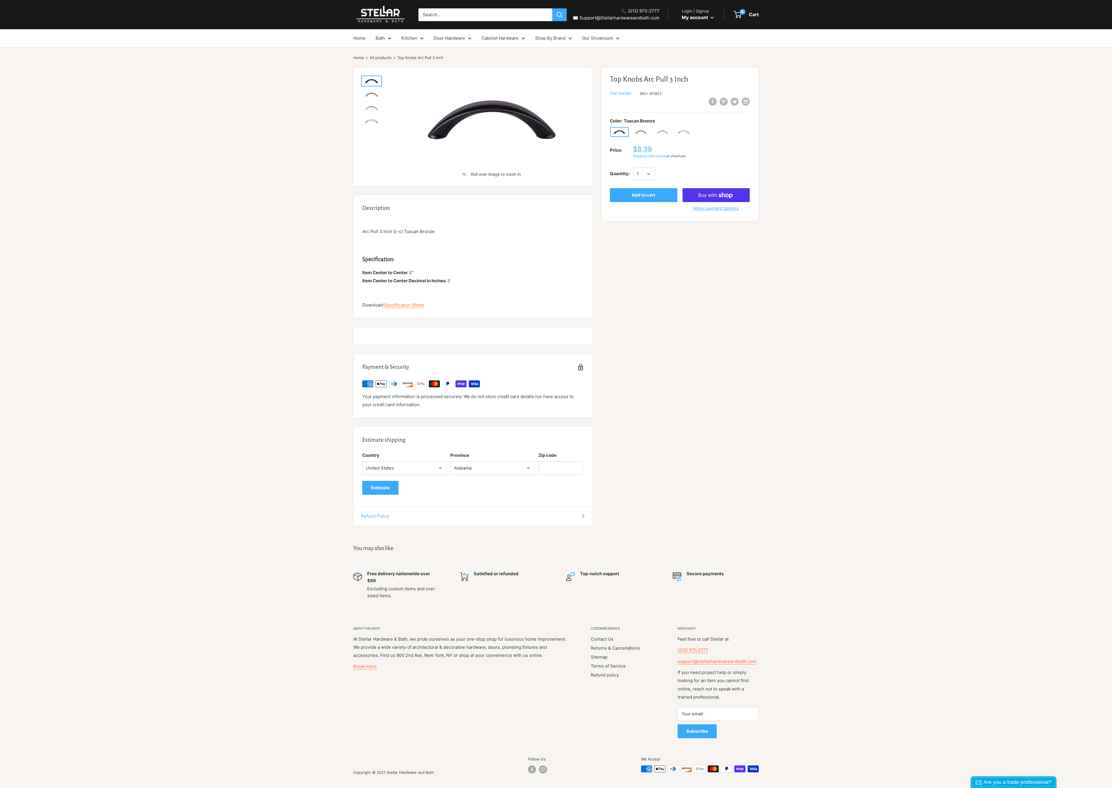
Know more (365, 666)
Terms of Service (608, 666)
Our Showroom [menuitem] (597, 38)
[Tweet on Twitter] (735, 101)
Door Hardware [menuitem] (449, 38)
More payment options (716, 208)
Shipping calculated (649, 156)
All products (381, 57)
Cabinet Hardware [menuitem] (500, 38)
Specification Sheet (404, 305)
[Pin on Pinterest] (724, 101)
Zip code (547, 455)
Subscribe (697, 731)
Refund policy (605, 675)
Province (459, 455)
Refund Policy (375, 516)
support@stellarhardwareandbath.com (717, 661)
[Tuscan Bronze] (619, 132)
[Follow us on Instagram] (543, 769)
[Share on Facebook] (713, 101)
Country (370, 455)
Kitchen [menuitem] (409, 38)
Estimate (380, 487)
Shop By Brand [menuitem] (550, 38)
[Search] (559, 14)
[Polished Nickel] (641, 132)
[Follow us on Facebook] (532, 769)
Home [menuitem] (359, 38)
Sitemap (599, 657)
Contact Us (602, 639)
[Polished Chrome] (662, 132)
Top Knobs (620, 93)
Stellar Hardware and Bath (410, 772)
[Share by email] (746, 101)
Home (358, 57)
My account (695, 17)
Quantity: (620, 174)
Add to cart (643, 195)
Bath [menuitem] (380, 38)
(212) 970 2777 (693, 650)
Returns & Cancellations (615, 648)
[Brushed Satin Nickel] (683, 132)
